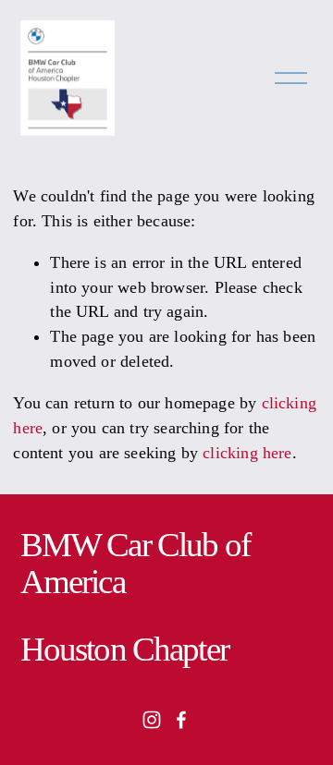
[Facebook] (181, 719)
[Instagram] (151, 719)
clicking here (247, 452)
